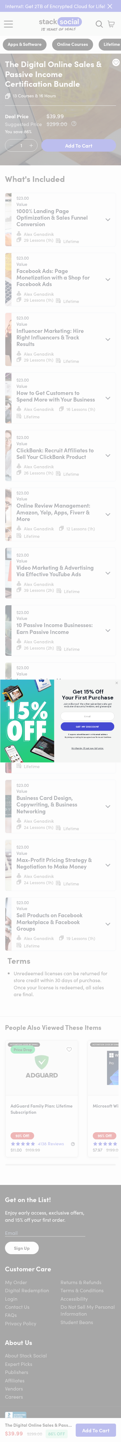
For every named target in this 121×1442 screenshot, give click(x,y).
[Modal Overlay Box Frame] (60, 721)
